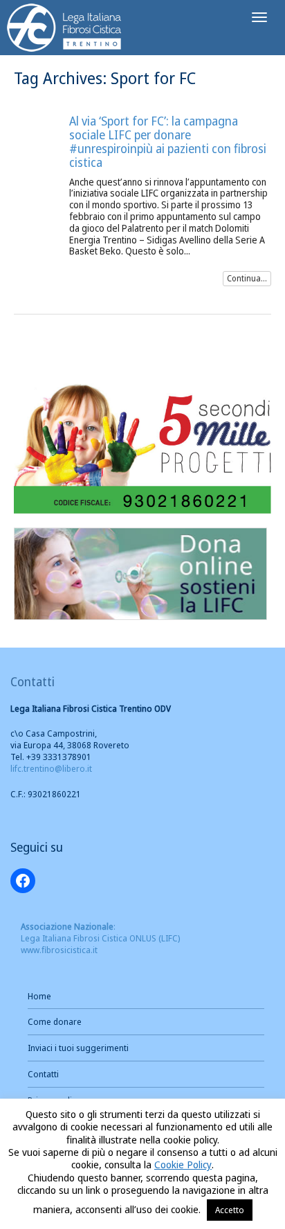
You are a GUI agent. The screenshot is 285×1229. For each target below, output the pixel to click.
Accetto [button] (229, 1209)
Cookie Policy (183, 1164)
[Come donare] (140, 572)
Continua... (247, 278)
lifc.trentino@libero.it (51, 768)
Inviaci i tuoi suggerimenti (78, 1047)
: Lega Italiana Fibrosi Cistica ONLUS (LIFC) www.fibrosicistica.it (101, 938)
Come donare (55, 1021)
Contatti (43, 1074)
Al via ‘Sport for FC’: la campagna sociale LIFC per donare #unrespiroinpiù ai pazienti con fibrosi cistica (167, 141)
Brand (64, 29)
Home (39, 996)
